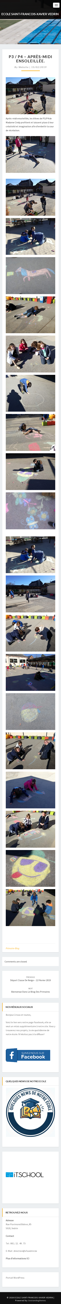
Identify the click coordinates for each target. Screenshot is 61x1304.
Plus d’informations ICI (17, 1258)
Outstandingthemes (37, 1300)
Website (24, 67)
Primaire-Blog (12, 948)
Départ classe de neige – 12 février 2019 (30, 979)
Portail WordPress (15, 1277)
